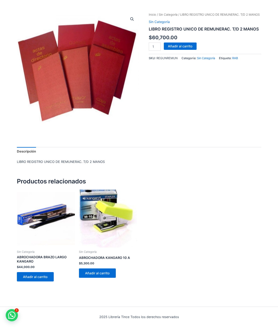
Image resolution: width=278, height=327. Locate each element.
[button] (132, 19)
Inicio (152, 14)
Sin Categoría (168, 14)
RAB (235, 58)
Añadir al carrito (180, 46)
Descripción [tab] (26, 151)
